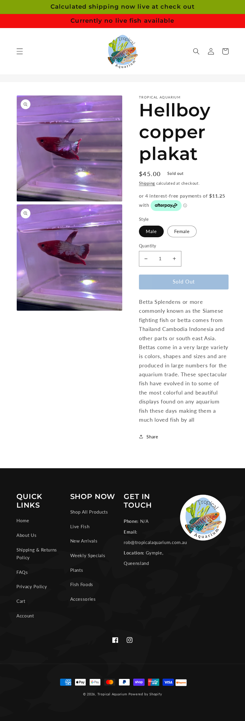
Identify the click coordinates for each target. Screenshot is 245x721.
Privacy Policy (31, 586)
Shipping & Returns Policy (36, 553)
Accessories (83, 599)
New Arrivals (84, 540)
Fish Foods (82, 584)
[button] (20, 51)
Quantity (147, 245)
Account (25, 615)
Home (22, 520)
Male (151, 231)
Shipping (147, 183)
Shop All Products (89, 511)
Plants (76, 570)
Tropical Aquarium (112, 694)
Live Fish (80, 526)
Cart (20, 601)
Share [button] (152, 436)
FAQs (22, 572)
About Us (26, 535)
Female (182, 231)
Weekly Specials (87, 555)
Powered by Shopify (145, 694)
